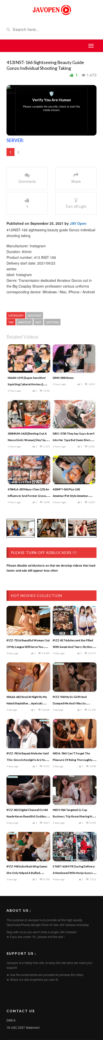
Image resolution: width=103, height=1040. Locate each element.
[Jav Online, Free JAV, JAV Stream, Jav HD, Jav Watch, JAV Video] (51, 9)
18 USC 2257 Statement (23, 1027)
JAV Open (78, 223)
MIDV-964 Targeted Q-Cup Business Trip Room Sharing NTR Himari (74, 816)
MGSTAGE (34, 315)
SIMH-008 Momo (63, 377)
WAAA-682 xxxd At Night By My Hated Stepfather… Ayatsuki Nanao (26, 703)
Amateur (24, 322)
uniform (52, 322)
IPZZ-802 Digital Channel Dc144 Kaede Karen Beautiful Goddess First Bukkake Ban (27, 816)
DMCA (11, 1020)
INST (38, 322)
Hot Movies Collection (36, 595)
